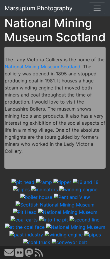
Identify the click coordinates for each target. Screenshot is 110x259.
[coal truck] (36, 242)
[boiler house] (36, 196)
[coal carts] (24, 219)
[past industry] (26, 234)
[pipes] (21, 189)
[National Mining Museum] (67, 212)
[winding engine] (78, 189)
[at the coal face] (25, 227)
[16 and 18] (86, 181)
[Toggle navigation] (97, 8)
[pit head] (22, 181)
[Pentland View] (72, 196)
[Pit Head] (25, 212)
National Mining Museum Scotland (42, 67)
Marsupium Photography (38, 8)
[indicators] (44, 189)
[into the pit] (53, 219)
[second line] (84, 219)
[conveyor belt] (69, 242)
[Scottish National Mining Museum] (55, 204)
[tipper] (62, 181)
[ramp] (44, 181)
